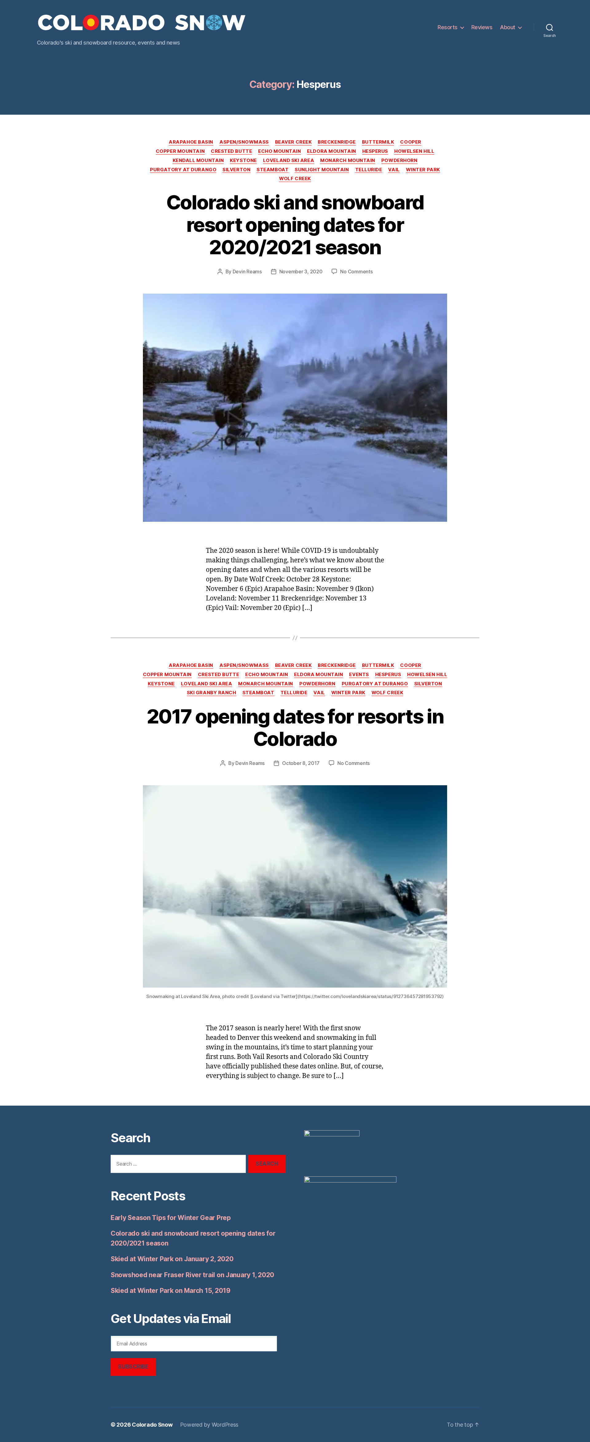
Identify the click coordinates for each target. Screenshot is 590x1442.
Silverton (236, 169)
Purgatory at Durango (183, 169)
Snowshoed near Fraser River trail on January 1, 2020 (192, 1275)
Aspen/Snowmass (244, 142)
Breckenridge (337, 142)
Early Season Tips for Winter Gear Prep (171, 1218)
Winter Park (423, 169)
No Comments (356, 271)
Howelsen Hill (414, 151)
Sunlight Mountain (322, 169)
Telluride (368, 169)
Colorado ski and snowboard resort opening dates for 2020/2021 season (295, 224)
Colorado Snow (152, 1424)
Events (359, 674)
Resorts (448, 27)
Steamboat (273, 169)
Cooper (410, 142)
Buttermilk (378, 142)
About (507, 27)
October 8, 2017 (301, 763)
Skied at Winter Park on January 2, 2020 (172, 1259)
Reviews (482, 27)
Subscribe (133, 1367)
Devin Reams (247, 271)
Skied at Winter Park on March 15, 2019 (170, 1290)
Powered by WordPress (209, 1424)
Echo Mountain (279, 151)
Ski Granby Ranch (211, 692)
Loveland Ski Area (288, 160)
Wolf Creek (295, 178)
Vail (393, 169)
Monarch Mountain (347, 160)
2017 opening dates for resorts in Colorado (295, 727)
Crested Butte (231, 151)
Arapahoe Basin (191, 142)
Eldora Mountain (331, 151)
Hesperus (375, 151)
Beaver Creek (293, 142)
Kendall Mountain (198, 160)
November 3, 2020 (301, 271)
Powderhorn (399, 160)
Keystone (243, 160)
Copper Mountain (180, 151)
